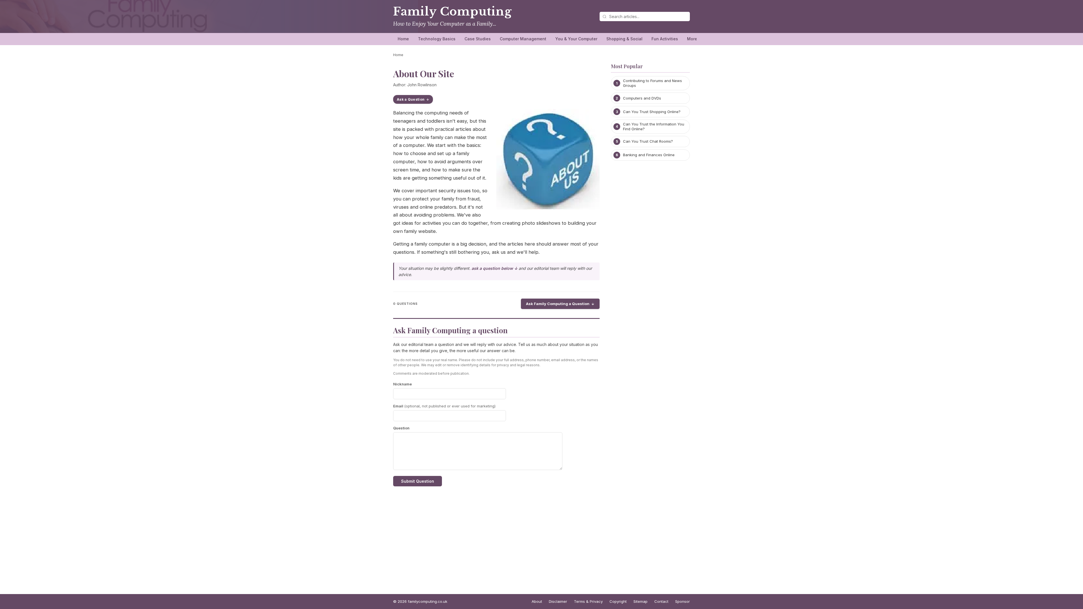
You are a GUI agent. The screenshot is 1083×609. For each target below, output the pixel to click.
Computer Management (523, 38)
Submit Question (417, 481)
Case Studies (478, 38)
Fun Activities (664, 38)
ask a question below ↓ (495, 268)
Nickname (402, 384)
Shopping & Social (624, 38)
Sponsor (682, 601)
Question (401, 428)
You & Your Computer (576, 38)
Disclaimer (558, 601)
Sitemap (640, 601)
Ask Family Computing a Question (557, 303)
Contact (661, 601)
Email (444, 406)
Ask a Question (410, 99)
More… (694, 38)
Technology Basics (436, 38)
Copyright (618, 601)
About (537, 601)
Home (403, 38)
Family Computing (452, 12)
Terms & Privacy (588, 601)
